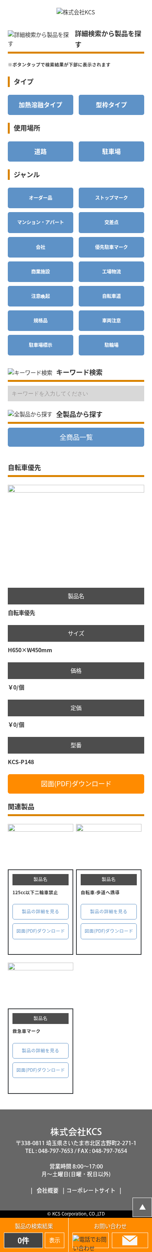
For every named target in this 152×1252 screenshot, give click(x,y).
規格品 (41, 320)
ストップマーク (111, 197)
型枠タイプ (111, 104)
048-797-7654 (109, 1151)
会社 (40, 247)
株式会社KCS (76, 1131)
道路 (40, 151)
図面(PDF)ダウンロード (76, 783)
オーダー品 (40, 197)
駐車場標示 (40, 344)
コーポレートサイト (90, 1190)
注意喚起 (40, 296)
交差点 (111, 222)
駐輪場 (111, 344)
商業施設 (40, 271)
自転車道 (111, 296)
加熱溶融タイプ (40, 104)
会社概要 (47, 1190)
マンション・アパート (40, 222)
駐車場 (111, 151)
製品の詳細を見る (40, 911)
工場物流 (111, 271)
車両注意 (111, 320)
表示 (54, 1240)
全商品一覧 (76, 437)
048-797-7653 (55, 1151)
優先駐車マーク (111, 247)
